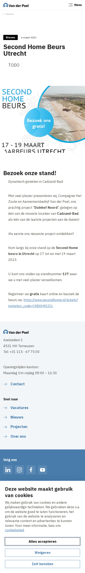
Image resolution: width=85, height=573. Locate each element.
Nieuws (10, 13)
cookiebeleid (14, 530)
